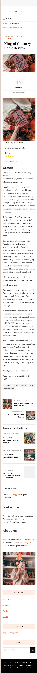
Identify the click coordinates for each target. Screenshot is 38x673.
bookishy (19, 11)
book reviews (9, 38)
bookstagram (25, 542)
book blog (8, 385)
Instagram (7, 605)
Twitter (6, 611)
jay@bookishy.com (10, 633)
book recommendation (24, 385)
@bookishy (19, 519)
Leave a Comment (19, 92)
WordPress (30, 668)
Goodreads (7, 599)
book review (9, 389)
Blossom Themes (9, 668)
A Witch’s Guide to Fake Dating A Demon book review (11, 476)
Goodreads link (11, 161)
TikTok (5, 617)
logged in (17, 494)
